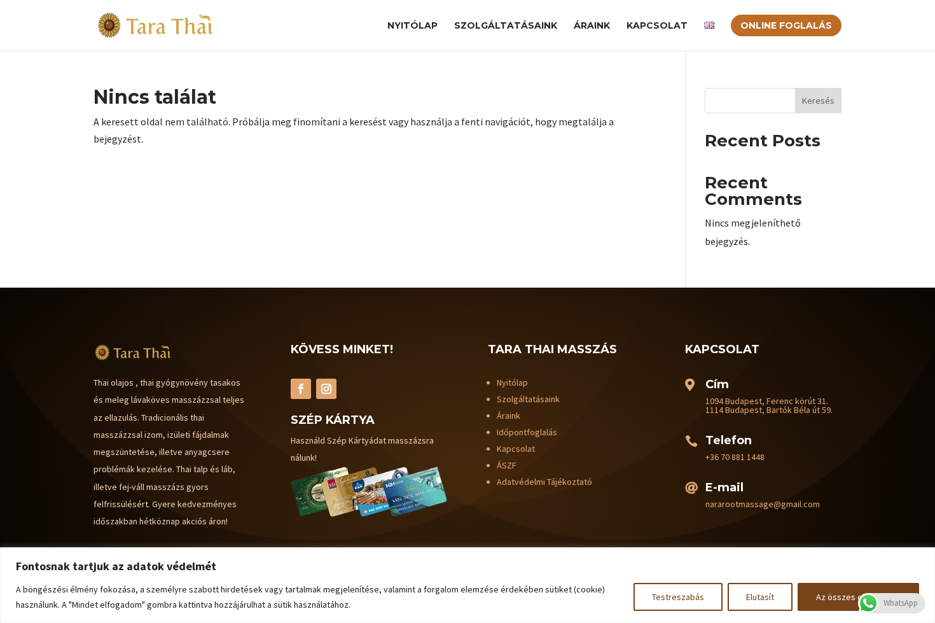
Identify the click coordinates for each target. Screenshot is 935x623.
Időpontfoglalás (527, 432)
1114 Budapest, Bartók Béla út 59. (769, 410)
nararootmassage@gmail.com (762, 504)
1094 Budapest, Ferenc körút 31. (766, 401)
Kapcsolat (657, 26)
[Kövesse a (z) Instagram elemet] (326, 389)
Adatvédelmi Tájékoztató (544, 481)
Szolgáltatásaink (505, 26)
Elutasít (760, 597)
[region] (467, 585)
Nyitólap (412, 26)
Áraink (592, 26)
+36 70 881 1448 (735, 457)
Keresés (818, 100)
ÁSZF (506, 465)
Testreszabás (678, 597)
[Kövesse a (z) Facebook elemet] (301, 389)
